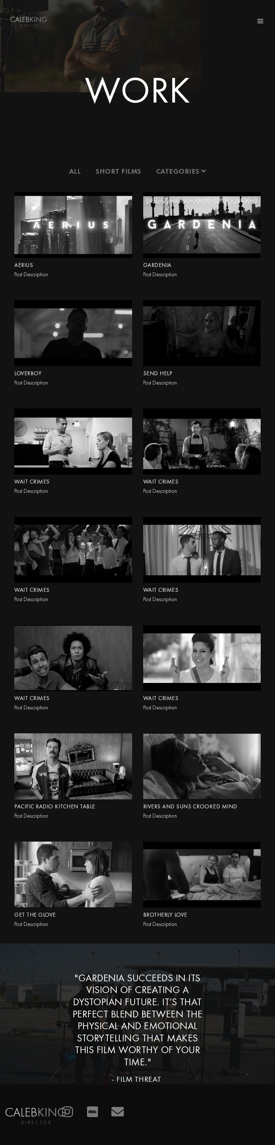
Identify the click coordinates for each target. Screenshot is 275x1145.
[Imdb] (92, 1111)
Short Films (118, 171)
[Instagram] (67, 1111)
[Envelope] (117, 1111)
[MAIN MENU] (260, 21)
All (75, 171)
